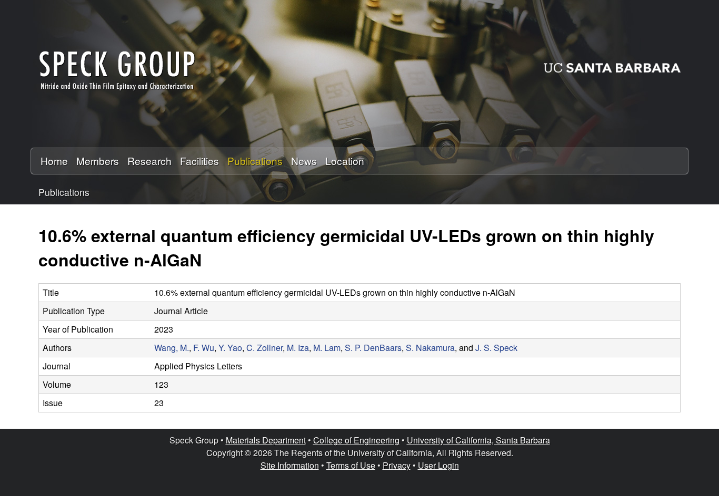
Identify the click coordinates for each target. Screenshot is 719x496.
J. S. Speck (496, 348)
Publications (255, 160)
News (304, 160)
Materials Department (266, 440)
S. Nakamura (430, 348)
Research (149, 160)
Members (97, 160)
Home (54, 160)
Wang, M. (171, 348)
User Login (438, 465)
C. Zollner (264, 348)
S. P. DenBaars (373, 348)
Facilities (199, 160)
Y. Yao (230, 348)
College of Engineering (356, 440)
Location (344, 160)
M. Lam (327, 348)
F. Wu (203, 348)
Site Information (290, 465)
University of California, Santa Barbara (478, 440)
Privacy (397, 465)
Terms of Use (350, 465)
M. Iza (298, 348)
